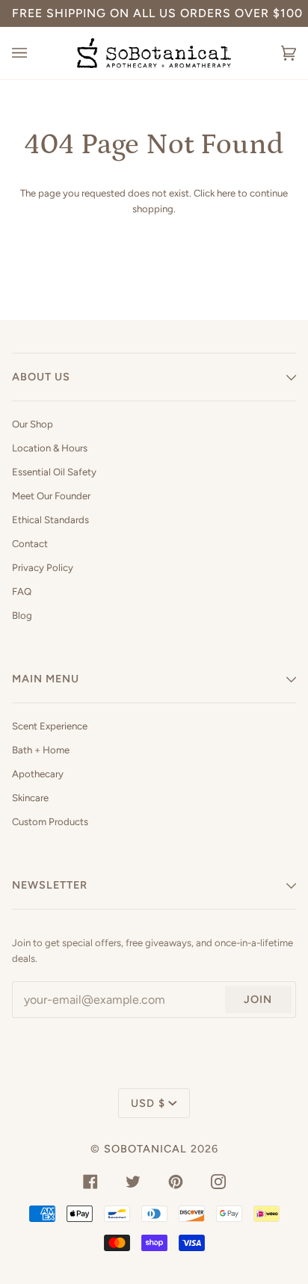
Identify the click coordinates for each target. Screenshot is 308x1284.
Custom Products (50, 821)
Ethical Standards (50, 519)
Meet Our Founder (51, 495)
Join (258, 999)
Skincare (30, 797)
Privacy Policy (42, 567)
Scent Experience (49, 726)
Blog (22, 615)
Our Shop (32, 424)
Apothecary (38, 774)
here (226, 193)
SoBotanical (145, 1148)
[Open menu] (34, 53)
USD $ (148, 1103)
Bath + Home (41, 750)
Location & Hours (49, 448)
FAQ (21, 591)
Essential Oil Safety (54, 472)
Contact (30, 543)
